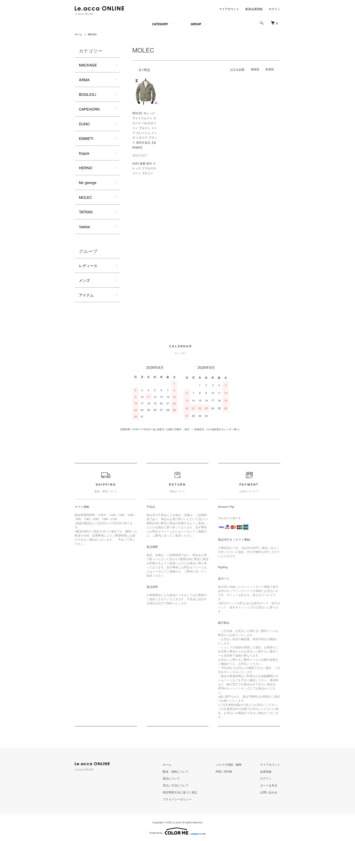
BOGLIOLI (87, 94)
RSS (218, 771)
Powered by (156, 832)
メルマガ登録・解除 (229, 764)
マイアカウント (229, 9)
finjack (84, 153)
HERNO (85, 167)
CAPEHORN (89, 109)
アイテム (86, 294)
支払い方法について (176, 785)
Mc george (87, 182)
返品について (171, 778)
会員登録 (266, 771)
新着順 (269, 69)
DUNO (84, 123)
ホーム (78, 34)
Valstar (84, 226)
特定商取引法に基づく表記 (180, 792)
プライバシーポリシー (177, 799)
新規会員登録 (254, 9)
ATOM (228, 771)
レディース (88, 265)
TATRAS (86, 211)
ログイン (274, 9)
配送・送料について (176, 771)
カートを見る (268, 785)
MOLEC (92, 34)
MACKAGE (88, 65)
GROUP (196, 24)
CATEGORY (160, 24)
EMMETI (86, 138)
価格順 (255, 69)
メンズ (84, 280)
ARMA (84, 79)
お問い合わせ (268, 792)
